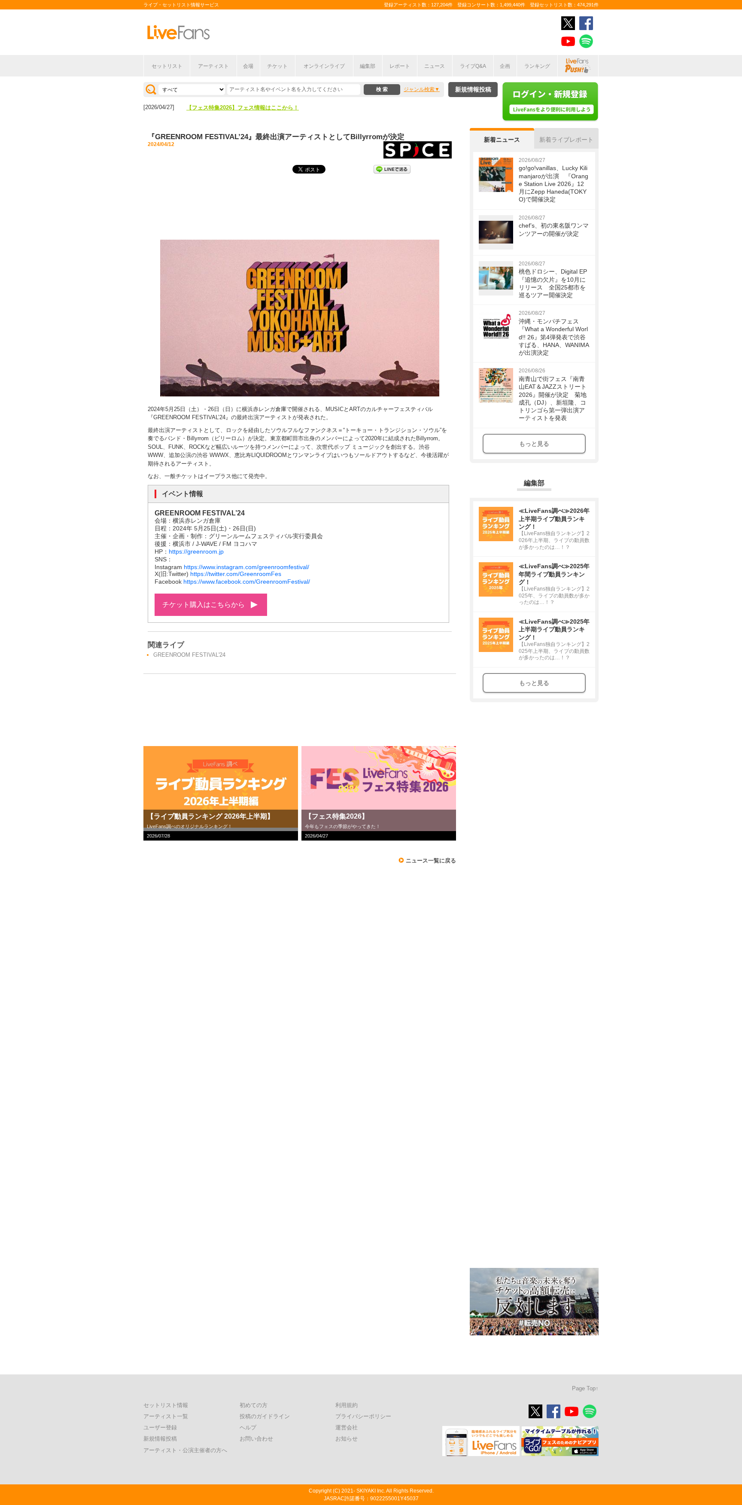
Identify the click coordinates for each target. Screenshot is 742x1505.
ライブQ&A (473, 66)
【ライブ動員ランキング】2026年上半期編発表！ (248, 107)
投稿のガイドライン (265, 1416)
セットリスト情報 (165, 1405)
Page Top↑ (585, 1388)
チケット (277, 66)
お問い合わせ (256, 1438)
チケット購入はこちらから (203, 604)
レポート (399, 66)
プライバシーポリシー (363, 1416)
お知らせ (346, 1438)
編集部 (367, 66)
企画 (505, 66)
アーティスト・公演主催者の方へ (185, 1450)
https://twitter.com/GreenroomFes (235, 573)
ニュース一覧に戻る (431, 860)
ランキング (537, 66)
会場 (248, 66)
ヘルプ (248, 1427)
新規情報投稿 (473, 89)
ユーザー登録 (160, 1427)
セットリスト (167, 66)
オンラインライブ (324, 66)
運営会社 (346, 1427)
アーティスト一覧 (165, 1416)
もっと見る (534, 443)
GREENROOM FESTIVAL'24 (189, 655)
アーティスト (213, 66)
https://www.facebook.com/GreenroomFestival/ (246, 581)
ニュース (434, 66)
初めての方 (254, 1405)
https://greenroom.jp (196, 551)
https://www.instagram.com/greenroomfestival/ (246, 567)
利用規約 (346, 1405)
